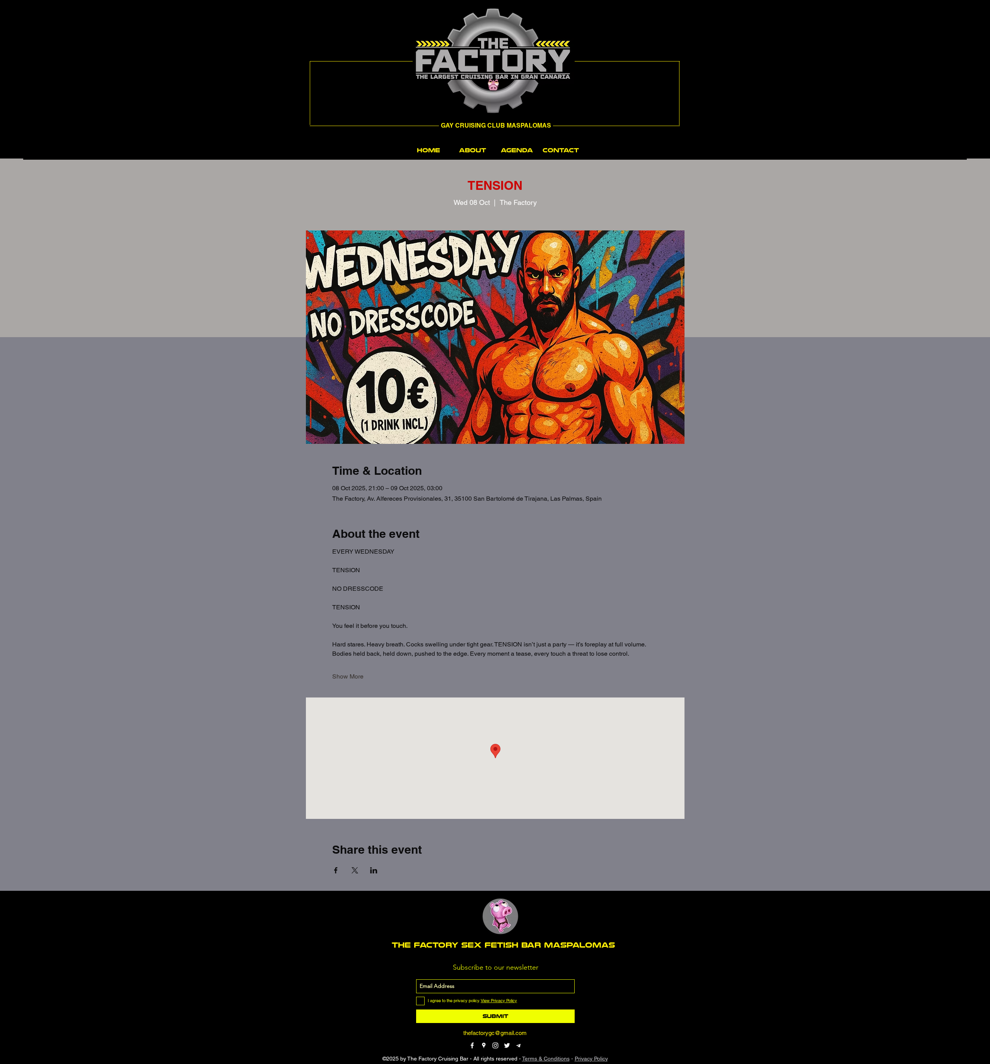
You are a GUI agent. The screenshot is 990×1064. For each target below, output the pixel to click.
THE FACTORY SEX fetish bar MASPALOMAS (503, 945)
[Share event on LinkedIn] (373, 870)
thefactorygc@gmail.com (495, 1033)
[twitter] (507, 1045)
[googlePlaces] (484, 1045)
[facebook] (472, 1045)
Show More (348, 676)
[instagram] (495, 1045)
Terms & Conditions (546, 1058)
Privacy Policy (591, 1058)
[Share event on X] (354, 870)
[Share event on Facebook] (336, 870)
